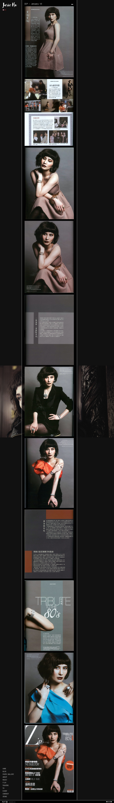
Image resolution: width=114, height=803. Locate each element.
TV (3, 788)
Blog (4, 771)
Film (4, 782)
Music (5, 780)
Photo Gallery (8, 774)
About (5, 777)
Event (5, 791)
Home (4, 768)
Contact (6, 794)
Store (5, 796)
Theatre (6, 785)
